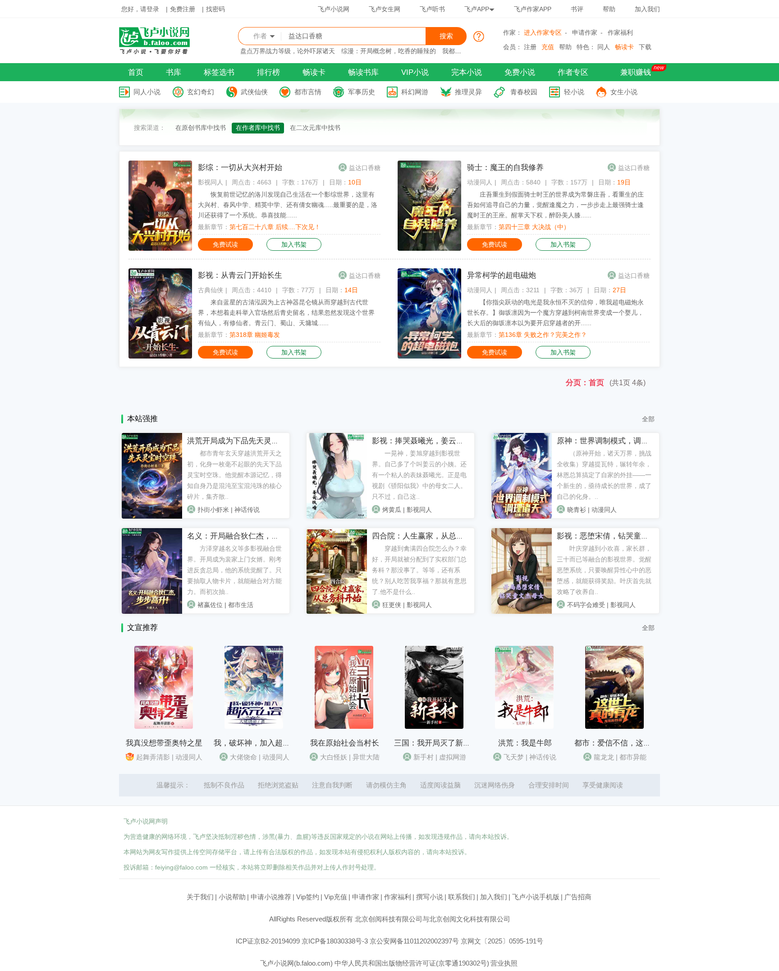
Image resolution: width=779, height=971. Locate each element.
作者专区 (573, 72)
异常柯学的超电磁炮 (501, 275)
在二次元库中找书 (315, 127)
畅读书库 (363, 72)
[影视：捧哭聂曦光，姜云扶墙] (337, 516)
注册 (530, 47)
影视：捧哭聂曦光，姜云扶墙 (422, 441)
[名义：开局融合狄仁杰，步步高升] (152, 611)
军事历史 (361, 92)
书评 (577, 9)
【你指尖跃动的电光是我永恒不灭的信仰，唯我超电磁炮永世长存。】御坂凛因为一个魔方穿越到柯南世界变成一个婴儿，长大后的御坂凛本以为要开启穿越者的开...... (555, 313)
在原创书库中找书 (200, 127)
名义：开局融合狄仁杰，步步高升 (244, 536)
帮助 (609, 9)
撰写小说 (429, 897)
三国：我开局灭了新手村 (436, 743)
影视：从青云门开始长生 (240, 275)
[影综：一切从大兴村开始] (160, 248)
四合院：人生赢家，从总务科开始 (429, 536)
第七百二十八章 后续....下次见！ (275, 226)
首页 (135, 72)
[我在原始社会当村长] (344, 726)
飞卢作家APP (532, 9)
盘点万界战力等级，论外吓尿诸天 (287, 51)
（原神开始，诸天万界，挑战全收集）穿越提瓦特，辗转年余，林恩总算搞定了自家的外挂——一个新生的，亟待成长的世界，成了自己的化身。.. (604, 475)
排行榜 (268, 72)
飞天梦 (514, 757)
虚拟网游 (452, 757)
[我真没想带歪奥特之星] (163, 726)
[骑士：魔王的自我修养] (429, 248)
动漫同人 (479, 182)
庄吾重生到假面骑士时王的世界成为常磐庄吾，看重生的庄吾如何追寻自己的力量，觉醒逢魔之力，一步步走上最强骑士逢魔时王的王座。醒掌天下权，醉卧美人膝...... (555, 205)
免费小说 (519, 72)
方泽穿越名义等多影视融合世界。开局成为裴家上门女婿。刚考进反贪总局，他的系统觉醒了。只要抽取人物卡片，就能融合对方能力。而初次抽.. (234, 570)
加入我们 (647, 9)
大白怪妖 (333, 757)
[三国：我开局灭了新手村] (434, 726)
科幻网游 (414, 92)
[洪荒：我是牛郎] (524, 726)
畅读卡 (624, 47)
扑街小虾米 (213, 509)
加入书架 (294, 244)
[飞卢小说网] (159, 51)
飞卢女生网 (384, 9)
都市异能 (632, 757)
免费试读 (225, 244)
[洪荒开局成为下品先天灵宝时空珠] (152, 516)
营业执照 (504, 963)
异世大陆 (366, 757)
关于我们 (200, 897)
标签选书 (219, 72)
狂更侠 (391, 604)
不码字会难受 (586, 604)
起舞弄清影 (153, 757)
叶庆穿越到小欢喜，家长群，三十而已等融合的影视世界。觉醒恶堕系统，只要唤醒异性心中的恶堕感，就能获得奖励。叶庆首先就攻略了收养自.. (604, 570)
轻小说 (574, 92)
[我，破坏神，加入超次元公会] (254, 726)
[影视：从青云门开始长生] (160, 356)
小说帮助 (232, 897)
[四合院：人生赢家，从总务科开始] (337, 611)
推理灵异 (468, 92)
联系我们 (461, 897)
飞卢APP (476, 9)
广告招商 (577, 897)
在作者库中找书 (258, 127)
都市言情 (307, 92)
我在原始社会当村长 (344, 743)
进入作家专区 (543, 32)
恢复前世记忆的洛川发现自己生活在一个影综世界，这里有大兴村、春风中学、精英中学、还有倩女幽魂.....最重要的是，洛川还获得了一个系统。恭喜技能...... (287, 205)
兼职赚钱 (635, 72)
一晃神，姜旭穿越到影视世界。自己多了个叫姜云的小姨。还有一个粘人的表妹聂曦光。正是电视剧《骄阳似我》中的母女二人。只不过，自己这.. (419, 475)
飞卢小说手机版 (535, 897)
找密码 (215, 9)
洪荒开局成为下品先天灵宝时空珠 (244, 441)
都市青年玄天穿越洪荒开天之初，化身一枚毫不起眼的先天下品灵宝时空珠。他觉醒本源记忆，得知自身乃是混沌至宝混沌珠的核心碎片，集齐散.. (234, 475)
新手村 (423, 757)
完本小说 (466, 72)
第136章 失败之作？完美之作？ (543, 334)
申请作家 (584, 32)
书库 (173, 72)
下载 (645, 47)
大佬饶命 (243, 757)
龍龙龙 (604, 757)
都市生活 (240, 604)
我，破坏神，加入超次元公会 (263, 743)
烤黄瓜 (391, 509)
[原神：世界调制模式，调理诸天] (521, 516)
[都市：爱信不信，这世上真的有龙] (614, 726)
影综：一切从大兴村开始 (240, 167)
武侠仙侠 (254, 92)
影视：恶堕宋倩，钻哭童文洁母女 (614, 536)
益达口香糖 (364, 167)
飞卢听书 (432, 9)
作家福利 (620, 32)
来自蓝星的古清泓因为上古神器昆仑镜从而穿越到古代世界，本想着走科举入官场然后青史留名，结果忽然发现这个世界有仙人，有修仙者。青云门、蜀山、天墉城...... (286, 313)
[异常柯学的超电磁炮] (429, 356)
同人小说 (146, 92)
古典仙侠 (210, 290)
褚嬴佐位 (210, 604)
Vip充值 (335, 897)
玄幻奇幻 (200, 92)
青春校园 (523, 92)
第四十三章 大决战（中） (534, 226)
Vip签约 (307, 897)
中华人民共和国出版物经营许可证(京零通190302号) (412, 963)
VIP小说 (415, 72)
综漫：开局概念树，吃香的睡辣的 (388, 51)
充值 (547, 47)
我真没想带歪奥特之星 (164, 743)
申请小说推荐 (271, 897)
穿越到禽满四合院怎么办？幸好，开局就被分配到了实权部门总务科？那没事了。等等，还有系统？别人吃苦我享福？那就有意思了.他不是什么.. (419, 570)
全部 (648, 419)
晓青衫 (576, 509)
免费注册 (182, 9)
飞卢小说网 (333, 9)
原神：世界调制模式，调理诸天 (610, 441)
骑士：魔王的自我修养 (505, 167)
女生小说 (623, 92)
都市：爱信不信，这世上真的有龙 (631, 743)
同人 (603, 47)
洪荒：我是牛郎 (525, 743)
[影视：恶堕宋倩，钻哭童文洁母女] (521, 611)
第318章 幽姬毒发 (254, 334)
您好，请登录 (140, 9)
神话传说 (247, 509)
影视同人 (210, 182)
